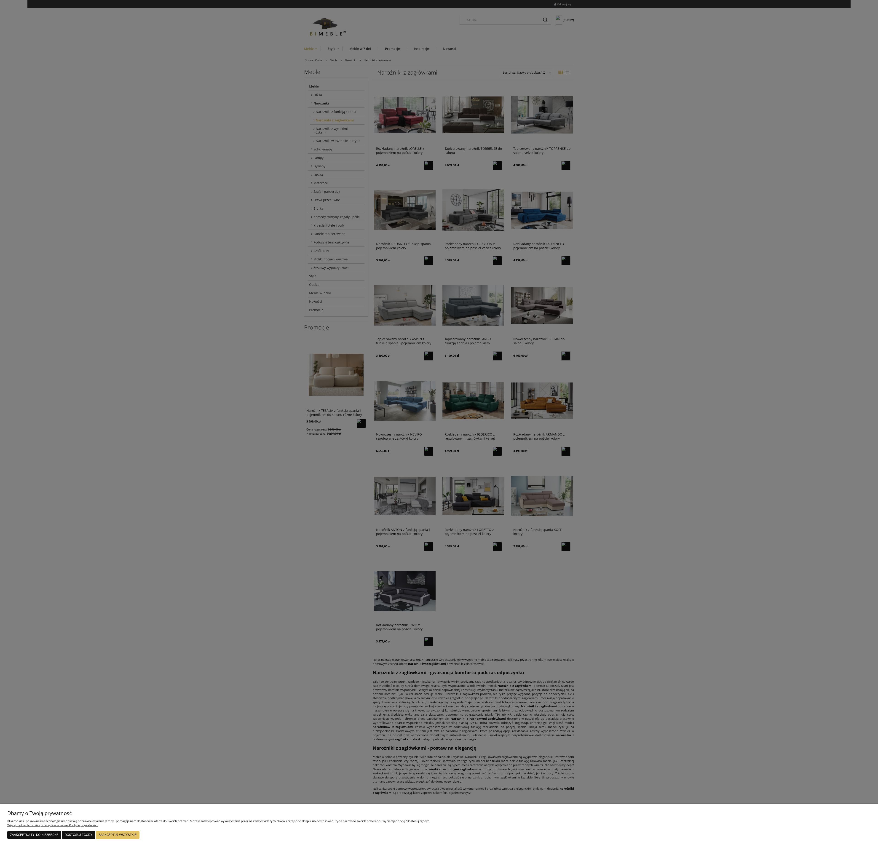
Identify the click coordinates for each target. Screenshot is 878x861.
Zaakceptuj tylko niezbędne (34, 835)
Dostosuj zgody (78, 835)
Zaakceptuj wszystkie (118, 835)
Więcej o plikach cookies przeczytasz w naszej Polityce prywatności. (52, 825)
